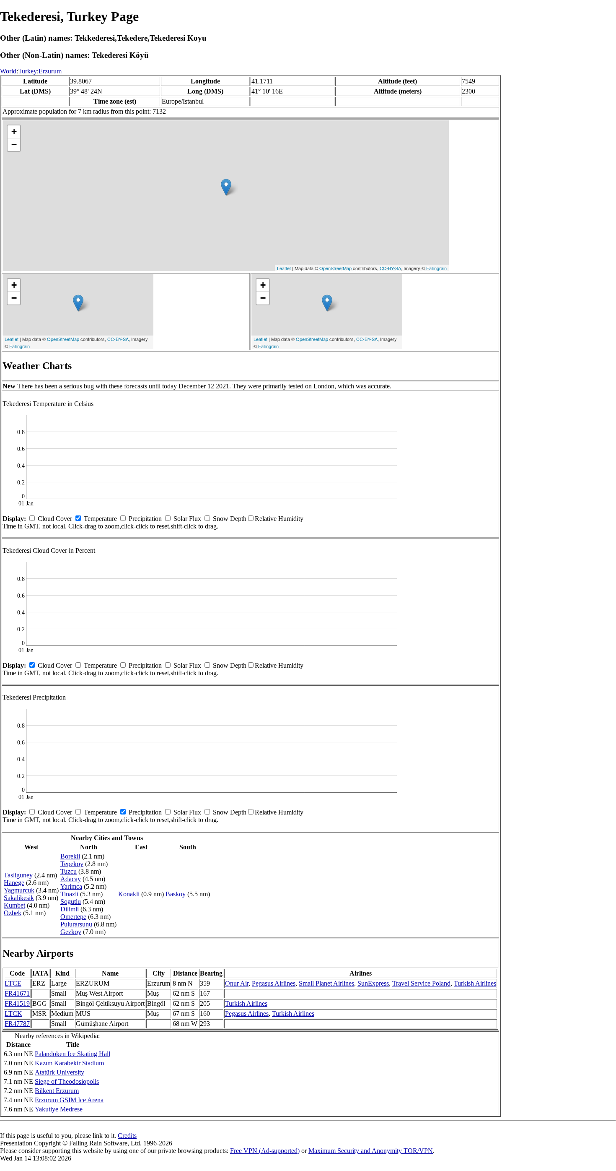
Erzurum (50, 71)
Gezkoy (70, 931)
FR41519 (17, 1003)
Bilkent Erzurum (57, 1090)
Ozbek (12, 912)
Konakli (129, 894)
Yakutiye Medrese (59, 1109)
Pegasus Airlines (273, 983)
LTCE (13, 983)
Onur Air (236, 983)
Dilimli (69, 909)
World (8, 71)
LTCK (13, 1013)
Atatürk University (59, 1072)
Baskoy (176, 894)
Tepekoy (71, 863)
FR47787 (17, 1023)
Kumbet (14, 905)
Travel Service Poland (421, 983)
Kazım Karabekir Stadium (69, 1063)
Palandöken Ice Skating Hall (72, 1053)
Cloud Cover (55, 518)
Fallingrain (436, 268)
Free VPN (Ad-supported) (265, 1150)
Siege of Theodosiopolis (67, 1081)
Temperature (100, 518)
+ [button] (14, 131)
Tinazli (69, 894)
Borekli (70, 856)
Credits (127, 1135)
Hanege (14, 882)
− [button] (14, 144)
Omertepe (73, 916)
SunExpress (373, 983)
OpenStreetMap (335, 268)
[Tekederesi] (226, 187)
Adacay (70, 878)
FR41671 (17, 993)
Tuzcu (68, 871)
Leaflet (284, 268)
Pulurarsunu (76, 924)
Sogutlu (70, 901)
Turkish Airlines (475, 983)
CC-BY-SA (390, 268)
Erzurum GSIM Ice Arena (69, 1099)
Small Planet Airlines (326, 983)
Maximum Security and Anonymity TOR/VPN (370, 1150)
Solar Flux (187, 518)
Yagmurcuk (19, 890)
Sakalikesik (19, 897)
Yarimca (71, 886)
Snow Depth (229, 518)
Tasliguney (18, 875)
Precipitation (145, 518)
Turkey (27, 71)
